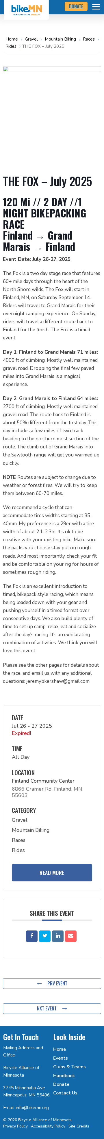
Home (12, 39)
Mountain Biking (60, 39)
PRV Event (57, 983)
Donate (61, 1084)
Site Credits (78, 1126)
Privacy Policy (15, 1126)
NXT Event (47, 1008)
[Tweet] (45, 936)
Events (60, 1058)
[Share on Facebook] (32, 936)
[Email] (71, 936)
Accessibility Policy (48, 1126)
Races (89, 39)
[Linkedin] (58, 936)
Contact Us (65, 1093)
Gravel (31, 39)
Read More (52, 872)
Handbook (64, 1076)
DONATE (76, 6)
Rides (10, 46)
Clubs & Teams (69, 1067)
